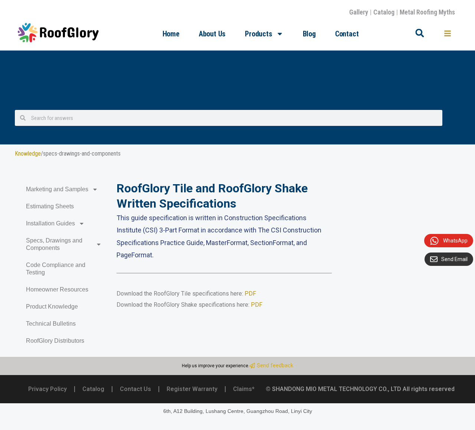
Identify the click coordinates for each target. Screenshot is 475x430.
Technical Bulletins (51, 323)
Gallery (358, 12)
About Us (212, 33)
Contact (347, 33)
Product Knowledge (52, 306)
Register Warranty (192, 388)
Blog (309, 33)
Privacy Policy (47, 388)
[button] (420, 33)
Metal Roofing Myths (427, 12)
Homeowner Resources (57, 289)
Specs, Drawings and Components (54, 244)
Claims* (244, 388)
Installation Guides (50, 223)
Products (258, 33)
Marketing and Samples (57, 189)
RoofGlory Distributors (55, 341)
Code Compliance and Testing (55, 269)
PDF (250, 293)
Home (171, 33)
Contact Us (135, 388)
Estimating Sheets (50, 206)
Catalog (383, 12)
